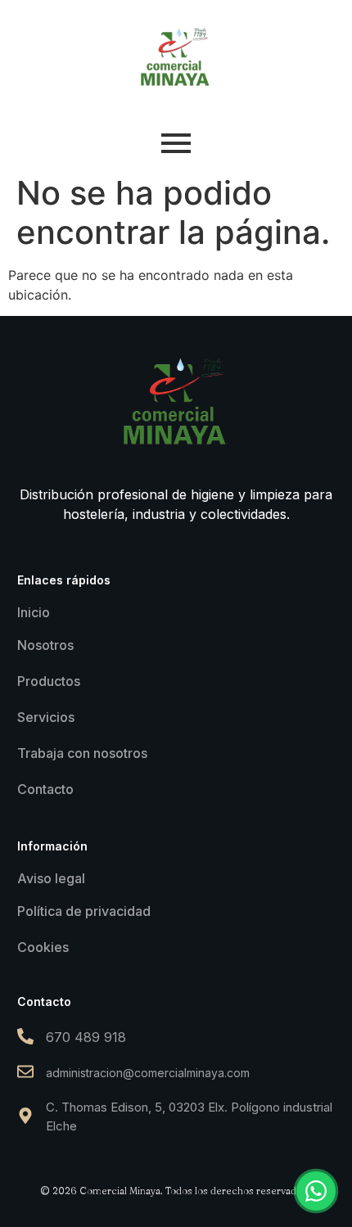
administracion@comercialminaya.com (148, 1073)
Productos (48, 681)
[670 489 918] (25, 1037)
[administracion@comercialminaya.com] (25, 1072)
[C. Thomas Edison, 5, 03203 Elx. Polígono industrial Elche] (25, 1116)
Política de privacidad (84, 911)
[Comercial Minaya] (176, 57)
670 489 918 (86, 1037)
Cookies (43, 947)
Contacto (45, 789)
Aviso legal (51, 878)
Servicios (45, 717)
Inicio (33, 612)
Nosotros (45, 645)
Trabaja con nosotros (82, 753)
